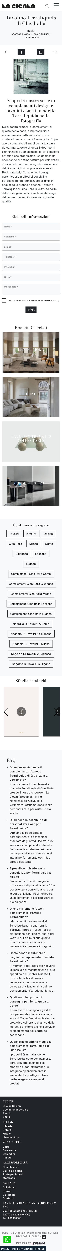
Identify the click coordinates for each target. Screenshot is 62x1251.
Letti (6, 1147)
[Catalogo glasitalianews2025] (21, 712)
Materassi (9, 1178)
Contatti (8, 1199)
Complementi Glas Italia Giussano (31, 583)
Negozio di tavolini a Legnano (31, 653)
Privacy (5, 1249)
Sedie (6, 1117)
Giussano (22, 553)
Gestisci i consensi (34, 1249)
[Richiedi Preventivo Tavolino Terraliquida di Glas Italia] (21, 52)
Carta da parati (13, 1171)
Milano (33, 543)
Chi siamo (9, 1188)
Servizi (7, 1191)
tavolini (14, 533)
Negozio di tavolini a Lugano (31, 663)
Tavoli (7, 1113)
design (48, 533)
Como (49, 543)
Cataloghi (9, 1195)
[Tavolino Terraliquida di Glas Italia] (18, 5)
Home (30, 31)
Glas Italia (15, 543)
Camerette (9, 1151)
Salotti (7, 1130)
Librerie (7, 1127)
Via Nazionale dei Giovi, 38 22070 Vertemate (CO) (20, 1213)
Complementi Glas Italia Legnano (31, 603)
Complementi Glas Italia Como (31, 573)
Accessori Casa (21, 34)
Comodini (9, 1154)
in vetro (31, 533)
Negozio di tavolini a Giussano (31, 633)
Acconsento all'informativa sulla (34, 300)
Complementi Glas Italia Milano (31, 593)
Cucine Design (12, 1106)
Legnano (40, 553)
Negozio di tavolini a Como (31, 623)
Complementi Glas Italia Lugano (31, 613)
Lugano (31, 563)
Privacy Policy (51, 300)
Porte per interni (13, 1175)
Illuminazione (11, 1137)
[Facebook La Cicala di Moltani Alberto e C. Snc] (44, 1237)
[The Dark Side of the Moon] (55, 52)
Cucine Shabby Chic (15, 1110)
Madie (7, 1134)
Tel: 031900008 (12, 1218)
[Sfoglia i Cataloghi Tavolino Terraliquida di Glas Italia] (41, 52)
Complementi (41, 34)
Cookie (16, 1249)
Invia (31, 309)
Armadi (7, 1158)
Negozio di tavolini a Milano (31, 643)
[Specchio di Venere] (7, 52)
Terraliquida (31, 37)
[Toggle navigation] (56, 5)
